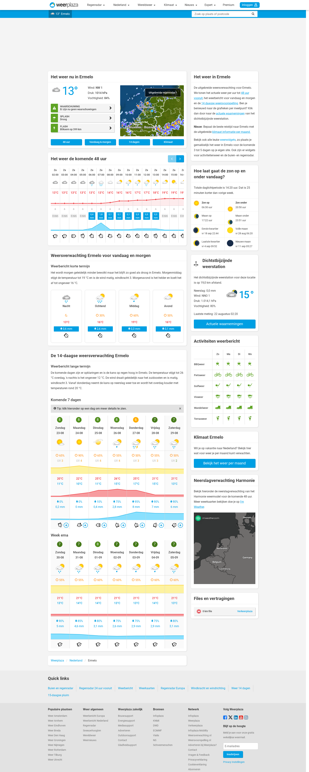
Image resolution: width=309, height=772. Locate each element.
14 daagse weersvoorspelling (219, 103)
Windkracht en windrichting (208, 688)
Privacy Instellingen (234, 762)
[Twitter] (230, 717)
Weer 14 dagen (240, 688)
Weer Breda (54, 730)
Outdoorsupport (127, 735)
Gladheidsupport (127, 745)
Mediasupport (126, 725)
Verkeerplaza (195, 725)
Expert (209, 5)
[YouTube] (241, 717)
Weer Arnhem (55, 720)
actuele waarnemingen (230, 113)
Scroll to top (303, 766)
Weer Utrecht (55, 759)
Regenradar (94, 5)
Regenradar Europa (173, 688)
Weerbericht (125, 688)
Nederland (120, 5)
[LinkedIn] (236, 717)
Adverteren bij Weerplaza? (202, 745)
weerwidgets (228, 139)
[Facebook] (225, 717)
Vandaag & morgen (100, 142)
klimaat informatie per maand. (231, 132)
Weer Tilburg (55, 754)
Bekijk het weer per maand (224, 463)
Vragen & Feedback (199, 754)
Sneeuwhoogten (92, 730)
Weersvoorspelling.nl (199, 740)
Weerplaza (194, 720)
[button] (152, 111)
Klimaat (169, 5)
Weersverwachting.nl (199, 735)
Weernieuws (89, 740)
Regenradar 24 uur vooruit (95, 688)
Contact (122, 740)
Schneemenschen (163, 745)
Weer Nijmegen (56, 745)
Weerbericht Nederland (95, 720)
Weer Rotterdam (57, 749)
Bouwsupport (125, 715)
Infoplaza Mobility (198, 730)
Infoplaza (158, 715)
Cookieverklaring (197, 764)
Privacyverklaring (197, 759)
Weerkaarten (147, 688)
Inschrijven (233, 754)
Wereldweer (145, 5)
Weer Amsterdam (57, 715)
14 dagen (134, 142)
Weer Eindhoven (57, 725)
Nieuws (190, 5)
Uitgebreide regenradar (162, 92)
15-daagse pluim (58, 695)
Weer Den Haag (56, 735)
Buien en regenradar (60, 688)
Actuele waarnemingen (224, 324)
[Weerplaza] (64, 5)
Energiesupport (126, 720)
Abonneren (194, 769)
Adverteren (124, 730)
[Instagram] (246, 717)
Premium (228, 5)
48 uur (66, 142)
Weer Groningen (57, 740)
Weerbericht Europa (94, 715)
